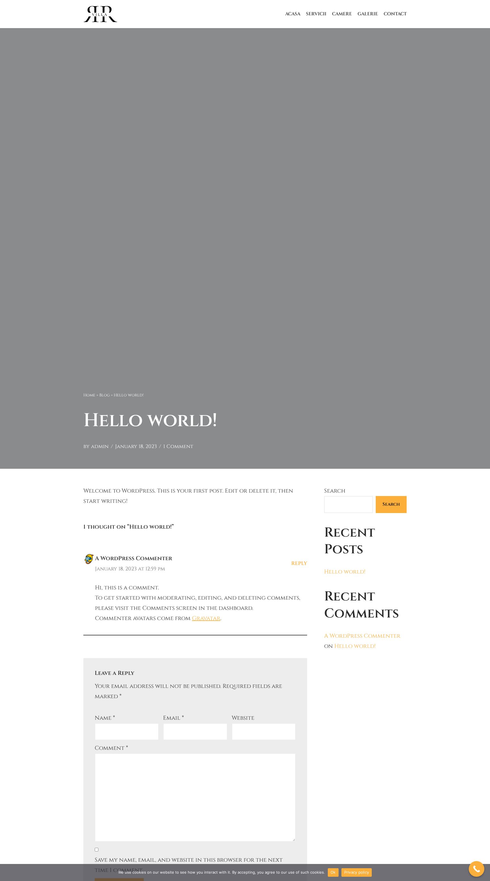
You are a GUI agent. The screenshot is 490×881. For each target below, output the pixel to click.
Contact (395, 14)
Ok (333, 872)
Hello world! (345, 572)
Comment (111, 748)
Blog (104, 395)
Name (105, 718)
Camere (342, 14)
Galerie (368, 14)
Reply (299, 563)
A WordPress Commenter (133, 558)
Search (334, 491)
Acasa (292, 14)
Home (89, 395)
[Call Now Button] (476, 869)
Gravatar (206, 618)
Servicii (316, 14)
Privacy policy (356, 872)
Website (243, 718)
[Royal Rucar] (100, 14)
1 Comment (178, 446)
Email (173, 718)
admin (100, 446)
